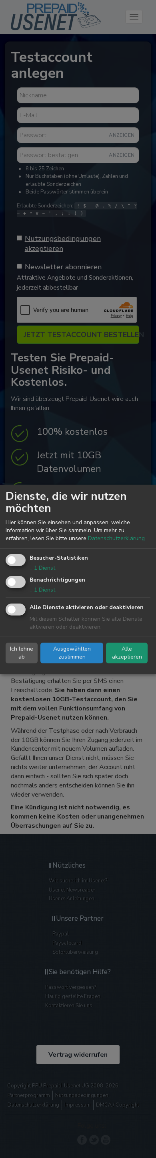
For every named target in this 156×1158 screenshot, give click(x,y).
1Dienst (42, 568)
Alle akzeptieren (127, 653)
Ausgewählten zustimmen (72, 653)
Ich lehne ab (21, 653)
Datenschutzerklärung (116, 538)
